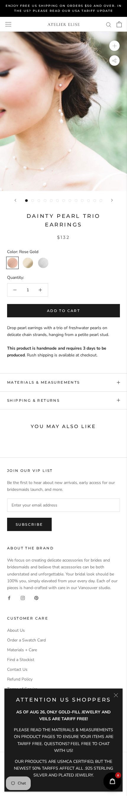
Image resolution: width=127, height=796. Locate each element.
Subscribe (29, 524)
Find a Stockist (20, 659)
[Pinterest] (36, 597)
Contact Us (17, 669)
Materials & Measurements (43, 382)
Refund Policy (19, 679)
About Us (16, 630)
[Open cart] (119, 24)
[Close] (116, 695)
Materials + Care (22, 650)
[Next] (112, 200)
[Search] (108, 24)
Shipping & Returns (33, 400)
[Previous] (15, 200)
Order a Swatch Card (26, 640)
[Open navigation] (8, 24)
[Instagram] (23, 597)
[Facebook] (9, 597)
